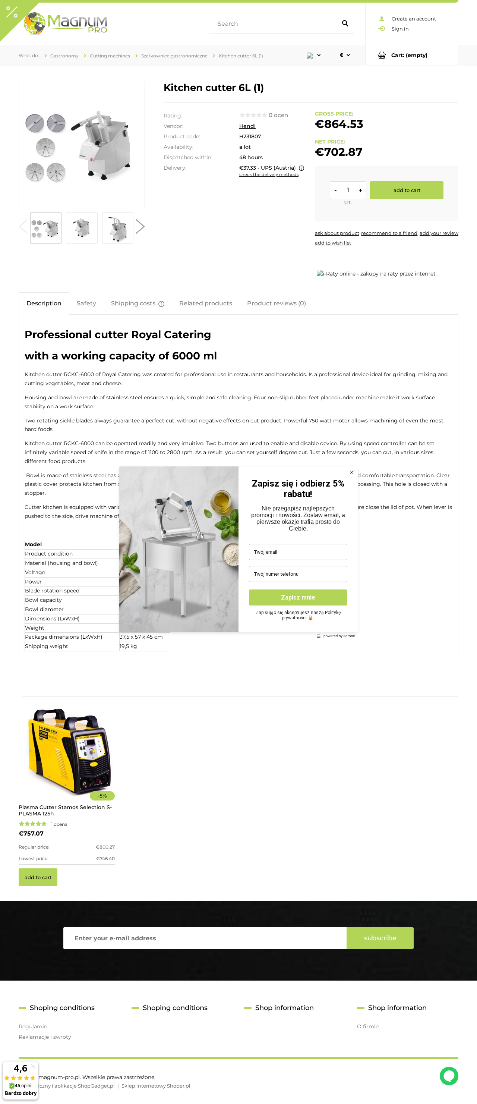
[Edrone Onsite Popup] (238, 552)
